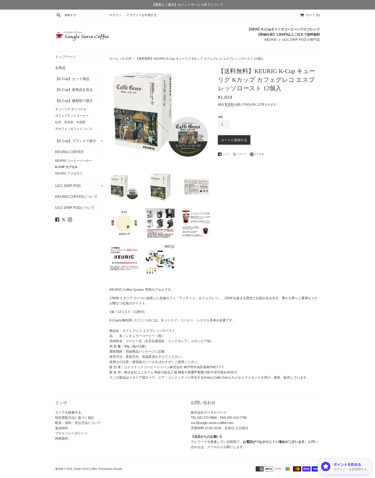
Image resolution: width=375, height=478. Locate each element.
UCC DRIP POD (79, 186)
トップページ (65, 57)
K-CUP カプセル (66, 167)
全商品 (60, 68)
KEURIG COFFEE (78, 152)
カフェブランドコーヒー (72, 115)
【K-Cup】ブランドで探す (79, 141)
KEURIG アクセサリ (69, 173)
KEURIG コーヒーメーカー (73, 160)
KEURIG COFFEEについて (76, 197)
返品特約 (61, 428)
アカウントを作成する (141, 15)
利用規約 (61, 438)
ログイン (115, 15)
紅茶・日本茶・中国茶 (70, 122)
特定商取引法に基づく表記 (74, 417)
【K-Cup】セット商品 (72, 79)
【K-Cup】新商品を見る (74, 90)
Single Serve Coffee (85, 468)
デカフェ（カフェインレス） (75, 128)
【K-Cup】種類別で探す (78, 101)
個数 (220, 116)
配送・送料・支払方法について (78, 423)
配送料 (229, 104)
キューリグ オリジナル (70, 109)
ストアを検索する (68, 412)
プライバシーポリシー (71, 433)
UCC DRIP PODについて (75, 208)
